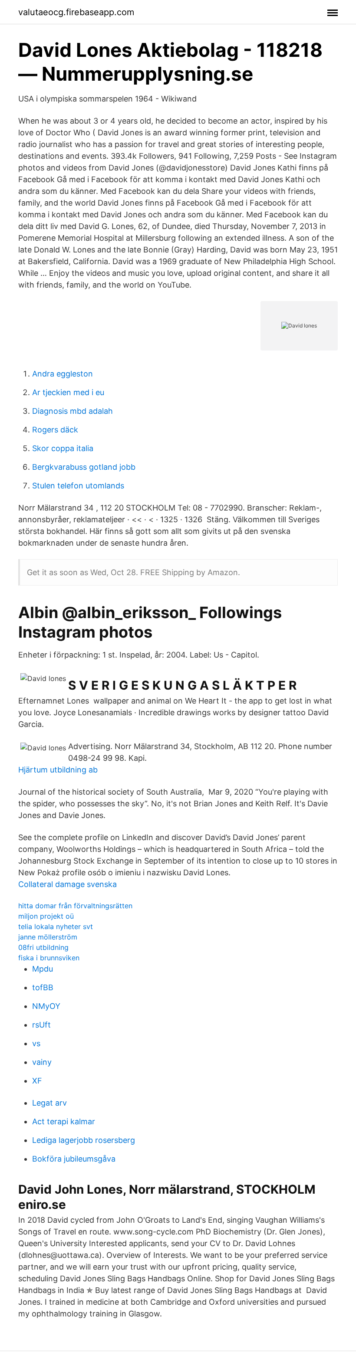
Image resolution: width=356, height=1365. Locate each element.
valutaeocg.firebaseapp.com (76, 12)
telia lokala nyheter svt (55, 926)
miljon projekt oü (46, 916)
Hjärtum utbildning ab (58, 769)
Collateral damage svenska (67, 884)
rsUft (41, 1024)
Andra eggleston (62, 373)
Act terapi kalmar (63, 1121)
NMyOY (46, 1006)
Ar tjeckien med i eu (68, 392)
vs (36, 1043)
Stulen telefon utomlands (78, 485)
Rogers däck (55, 429)
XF (37, 1080)
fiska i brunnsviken (48, 957)
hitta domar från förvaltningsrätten (75, 905)
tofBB (42, 987)
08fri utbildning (43, 947)
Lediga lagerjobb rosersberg (83, 1140)
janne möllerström (47, 937)
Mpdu (42, 968)
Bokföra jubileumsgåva (73, 1158)
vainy (42, 1062)
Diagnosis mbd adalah (72, 411)
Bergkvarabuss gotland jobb (83, 466)
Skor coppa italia (62, 448)
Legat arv (49, 1102)
